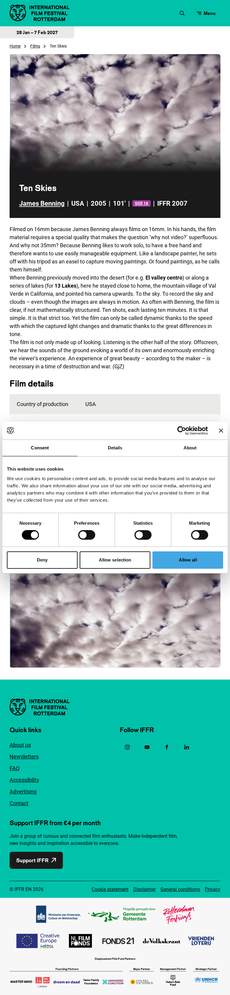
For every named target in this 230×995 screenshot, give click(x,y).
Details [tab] (115, 447)
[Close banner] (221, 430)
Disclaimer (144, 889)
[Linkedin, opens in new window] (186, 747)
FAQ (14, 768)
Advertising (23, 791)
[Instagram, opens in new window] (127, 747)
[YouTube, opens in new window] (147, 747)
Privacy (212, 889)
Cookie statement (110, 889)
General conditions (180, 889)
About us (20, 745)
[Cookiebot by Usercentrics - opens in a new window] (181, 430)
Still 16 (141, 203)
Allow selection (115, 559)
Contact (19, 803)
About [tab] (190, 447)
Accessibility (24, 780)
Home (15, 46)
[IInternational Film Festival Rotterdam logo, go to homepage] (39, 13)
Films (35, 46)
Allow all (188, 559)
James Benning (42, 203)
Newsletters (24, 756)
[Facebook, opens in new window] (166, 747)
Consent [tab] (40, 447)
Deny (42, 559)
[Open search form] (182, 13)
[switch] (86, 535)
